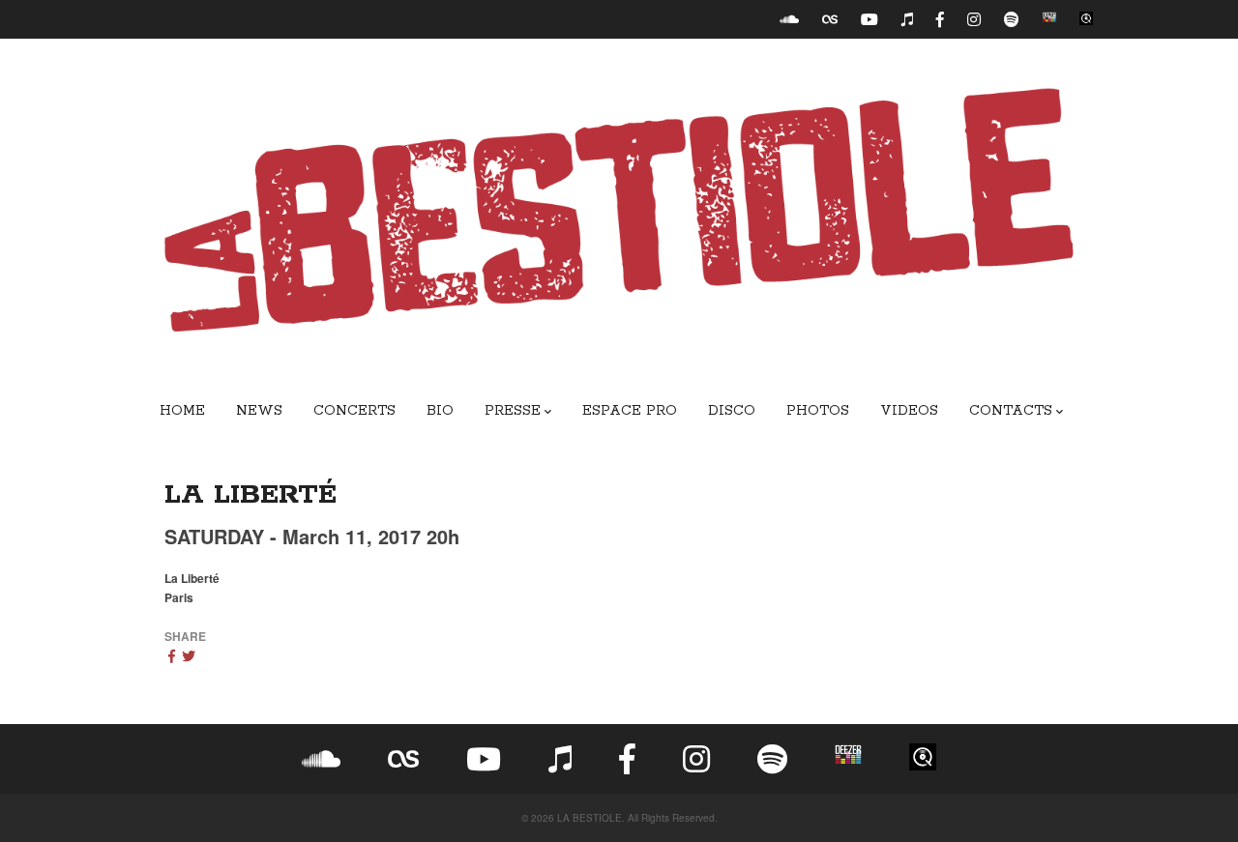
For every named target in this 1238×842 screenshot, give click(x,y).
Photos (817, 411)
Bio (440, 411)
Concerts (354, 411)
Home (182, 411)
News (259, 411)
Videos (909, 411)
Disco (731, 411)
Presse (513, 411)
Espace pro (629, 411)
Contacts (1010, 411)
